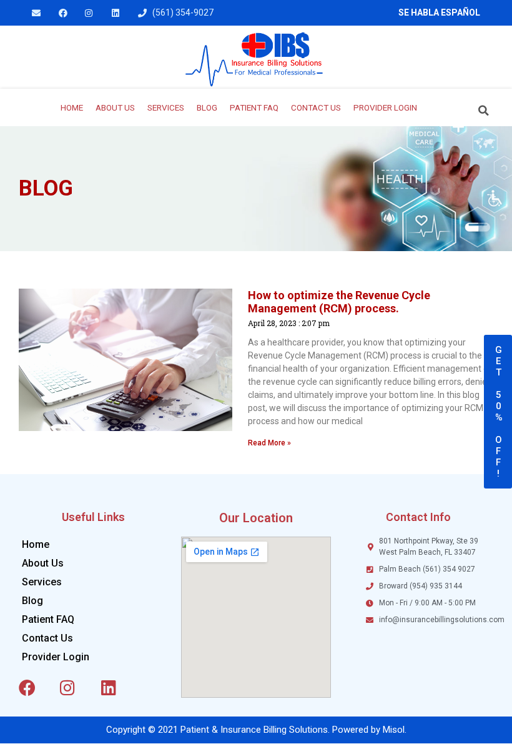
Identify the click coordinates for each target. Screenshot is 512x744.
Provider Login (385, 107)
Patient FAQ (254, 107)
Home (72, 107)
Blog (207, 107)
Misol (394, 729)
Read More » (269, 443)
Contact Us (316, 107)
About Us (115, 107)
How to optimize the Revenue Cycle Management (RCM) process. (339, 302)
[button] (484, 110)
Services (165, 107)
